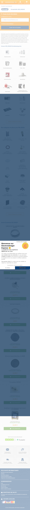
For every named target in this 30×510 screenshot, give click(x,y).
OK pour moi (22, 267)
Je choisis (7, 267)
